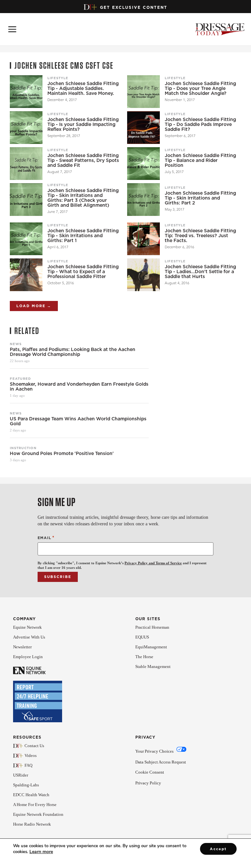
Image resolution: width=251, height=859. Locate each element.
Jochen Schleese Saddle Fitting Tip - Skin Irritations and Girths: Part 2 (200, 198)
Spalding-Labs (26, 784)
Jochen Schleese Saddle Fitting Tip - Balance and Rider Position (200, 160)
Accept (218, 849)
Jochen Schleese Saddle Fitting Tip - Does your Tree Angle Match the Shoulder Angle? (200, 88)
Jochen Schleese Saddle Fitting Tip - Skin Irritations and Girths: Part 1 (83, 235)
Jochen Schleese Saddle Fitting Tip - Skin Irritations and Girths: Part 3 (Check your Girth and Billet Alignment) (83, 198)
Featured (20, 378)
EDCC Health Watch (31, 794)
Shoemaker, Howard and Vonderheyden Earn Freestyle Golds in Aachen (79, 387)
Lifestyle (57, 77)
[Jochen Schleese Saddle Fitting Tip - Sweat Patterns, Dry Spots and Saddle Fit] (26, 163)
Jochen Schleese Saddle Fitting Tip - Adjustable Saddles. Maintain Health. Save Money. (83, 88)
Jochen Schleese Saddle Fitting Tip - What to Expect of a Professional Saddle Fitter (83, 271)
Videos (31, 755)
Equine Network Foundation (38, 814)
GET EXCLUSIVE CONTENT (133, 7)
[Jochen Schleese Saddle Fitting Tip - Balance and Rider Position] (143, 163)
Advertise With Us (29, 637)
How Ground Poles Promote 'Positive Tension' (62, 453)
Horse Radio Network (32, 824)
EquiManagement (151, 646)
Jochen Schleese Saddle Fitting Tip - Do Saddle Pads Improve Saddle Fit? (200, 124)
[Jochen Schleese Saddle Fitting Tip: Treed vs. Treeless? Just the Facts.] (143, 238)
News (16, 343)
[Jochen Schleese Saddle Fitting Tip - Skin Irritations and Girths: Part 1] (26, 238)
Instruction (23, 447)
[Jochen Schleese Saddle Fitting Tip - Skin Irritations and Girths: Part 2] (143, 199)
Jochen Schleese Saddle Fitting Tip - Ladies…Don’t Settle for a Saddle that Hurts (200, 271)
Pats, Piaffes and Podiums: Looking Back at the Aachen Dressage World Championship (72, 352)
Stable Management (153, 666)
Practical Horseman (152, 627)
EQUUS (142, 637)
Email (46, 537)
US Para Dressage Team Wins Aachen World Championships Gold (78, 421)
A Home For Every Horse (35, 804)
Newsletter (22, 646)
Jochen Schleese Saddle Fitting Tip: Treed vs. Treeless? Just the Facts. (200, 235)
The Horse (144, 656)
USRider (20, 775)
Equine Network (27, 627)
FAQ (28, 765)
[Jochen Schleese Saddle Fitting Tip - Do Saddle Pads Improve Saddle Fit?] (143, 127)
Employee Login (28, 656)
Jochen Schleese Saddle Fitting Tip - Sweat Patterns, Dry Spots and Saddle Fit (83, 160)
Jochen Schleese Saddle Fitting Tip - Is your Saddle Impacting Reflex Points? (83, 124)
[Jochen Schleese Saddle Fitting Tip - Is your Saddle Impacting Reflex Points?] (26, 127)
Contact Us (34, 745)
